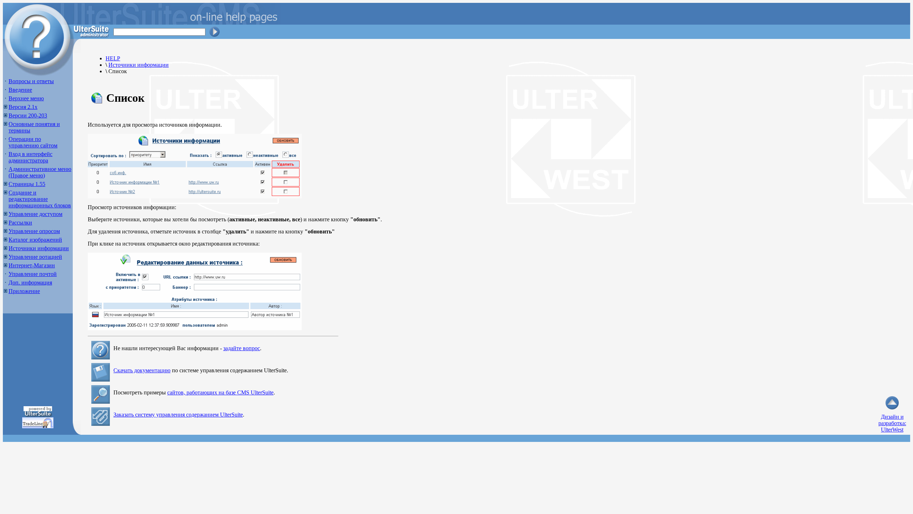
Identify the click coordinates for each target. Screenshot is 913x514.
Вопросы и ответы (31, 81)
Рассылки (20, 223)
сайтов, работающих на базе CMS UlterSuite (220, 392)
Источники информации (39, 248)
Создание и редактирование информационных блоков (40, 199)
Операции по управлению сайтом (33, 142)
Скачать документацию (141, 370)
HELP (113, 58)
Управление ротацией (35, 257)
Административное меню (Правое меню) (40, 172)
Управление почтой (33, 274)
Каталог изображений (35, 240)
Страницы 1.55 (27, 184)
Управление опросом (34, 231)
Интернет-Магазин (32, 265)
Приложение (24, 291)
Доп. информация (30, 282)
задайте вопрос (241, 348)
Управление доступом (35, 214)
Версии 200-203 (28, 115)
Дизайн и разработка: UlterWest (892, 423)
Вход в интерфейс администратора (30, 157)
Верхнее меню (26, 98)
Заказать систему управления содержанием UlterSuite (178, 415)
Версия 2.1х (23, 107)
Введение (20, 90)
